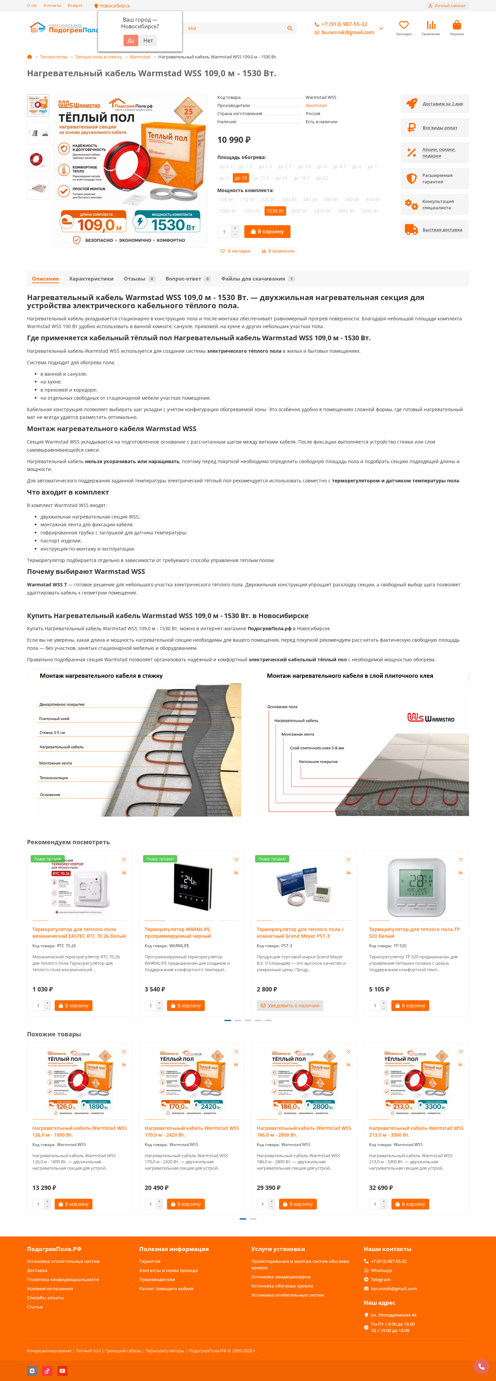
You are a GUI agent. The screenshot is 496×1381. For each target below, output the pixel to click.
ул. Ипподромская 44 (393, 1315)
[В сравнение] (124, 872)
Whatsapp (381, 1270)
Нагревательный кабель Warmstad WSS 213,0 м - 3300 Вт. (416, 1131)
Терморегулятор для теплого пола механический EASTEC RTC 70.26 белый (79, 932)
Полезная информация (174, 1249)
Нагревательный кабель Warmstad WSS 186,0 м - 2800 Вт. (304, 1131)
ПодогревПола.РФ (54, 1249)
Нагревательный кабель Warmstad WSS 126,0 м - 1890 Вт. (79, 1131)
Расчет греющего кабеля (166, 1288)
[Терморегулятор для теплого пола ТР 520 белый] (416, 887)
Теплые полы (53, 57)
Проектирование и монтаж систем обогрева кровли (300, 1264)
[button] (27, 932)
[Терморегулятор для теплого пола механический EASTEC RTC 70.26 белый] (79, 887)
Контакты (52, 5)
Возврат (75, 5)
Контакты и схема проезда (168, 1270)
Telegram (380, 1279)
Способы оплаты (45, 1298)
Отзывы (138, 278)
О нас (32, 5)
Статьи (35, 1307)
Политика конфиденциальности (63, 1279)
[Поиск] (290, 28)
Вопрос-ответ (187, 278)
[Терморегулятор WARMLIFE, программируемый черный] (192, 887)
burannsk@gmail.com (348, 32)
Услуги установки (278, 1249)
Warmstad (140, 57)
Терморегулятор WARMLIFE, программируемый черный (178, 932)
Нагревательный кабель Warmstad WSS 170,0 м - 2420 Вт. (192, 1131)
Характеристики (91, 278)
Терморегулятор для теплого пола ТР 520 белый (414, 932)
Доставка (37, 1270)
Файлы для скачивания (257, 278)
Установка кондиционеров (281, 1277)
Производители (157, 1279)
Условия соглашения (50, 1288)
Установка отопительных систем (63, 1261)
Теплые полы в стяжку (98, 57)
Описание (45, 278)
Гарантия (149, 1261)
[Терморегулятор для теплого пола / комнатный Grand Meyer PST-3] (304, 887)
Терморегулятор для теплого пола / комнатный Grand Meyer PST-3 (300, 932)
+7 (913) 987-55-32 (344, 24)
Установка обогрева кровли (282, 1286)
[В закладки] (124, 860)
